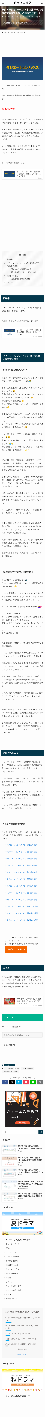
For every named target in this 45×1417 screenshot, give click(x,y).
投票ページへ (23, 1354)
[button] (5, 1082)
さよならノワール (12, 1256)
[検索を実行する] (40, 1132)
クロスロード (11, 1252)
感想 (17, 1068)
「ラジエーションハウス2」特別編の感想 (21, 920)
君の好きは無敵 (12, 1261)
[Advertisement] (22, 220)
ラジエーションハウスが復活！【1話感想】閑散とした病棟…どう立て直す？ (29, 174)
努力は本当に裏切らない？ (21, 269)
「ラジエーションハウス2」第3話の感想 (21, 859)
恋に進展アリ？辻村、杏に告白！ (23, 272)
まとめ (10, 283)
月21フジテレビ (27, 1068)
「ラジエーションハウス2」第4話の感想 (21, 865)
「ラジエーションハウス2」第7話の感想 (21, 886)
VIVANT (9, 1294)
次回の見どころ (13, 276)
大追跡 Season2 (12, 1265)
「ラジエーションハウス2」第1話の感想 (21, 845)
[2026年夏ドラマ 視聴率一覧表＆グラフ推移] (22, 1223)
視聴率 (10, 259)
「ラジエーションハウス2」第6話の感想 (21, 879)
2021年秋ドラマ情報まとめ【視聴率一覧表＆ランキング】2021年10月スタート (29, 1001)
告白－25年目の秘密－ (14, 1290)
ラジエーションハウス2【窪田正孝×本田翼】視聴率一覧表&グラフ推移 (29, 332)
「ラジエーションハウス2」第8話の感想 (21, 893)
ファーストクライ (12, 1269)
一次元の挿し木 (12, 1299)
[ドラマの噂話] (22, 3)
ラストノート (11, 1282)
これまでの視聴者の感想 (20, 279)
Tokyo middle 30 (12, 1273)
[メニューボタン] (3, 3)
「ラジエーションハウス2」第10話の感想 (21, 906)
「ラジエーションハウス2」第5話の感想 (21, 872)
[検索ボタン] (42, 3)
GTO (8, 1248)
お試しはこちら (15, 949)
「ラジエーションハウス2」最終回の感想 (21, 913)
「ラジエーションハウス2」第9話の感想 (21, 900)
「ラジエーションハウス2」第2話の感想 (21, 852)
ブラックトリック (12, 1244)
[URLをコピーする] (40, 1082)
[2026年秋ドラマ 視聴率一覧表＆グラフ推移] (22, 1380)
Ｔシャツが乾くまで (13, 1286)
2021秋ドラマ (9, 17)
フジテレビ (9, 1068)
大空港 (8, 1278)
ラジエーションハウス (10, 1071)
